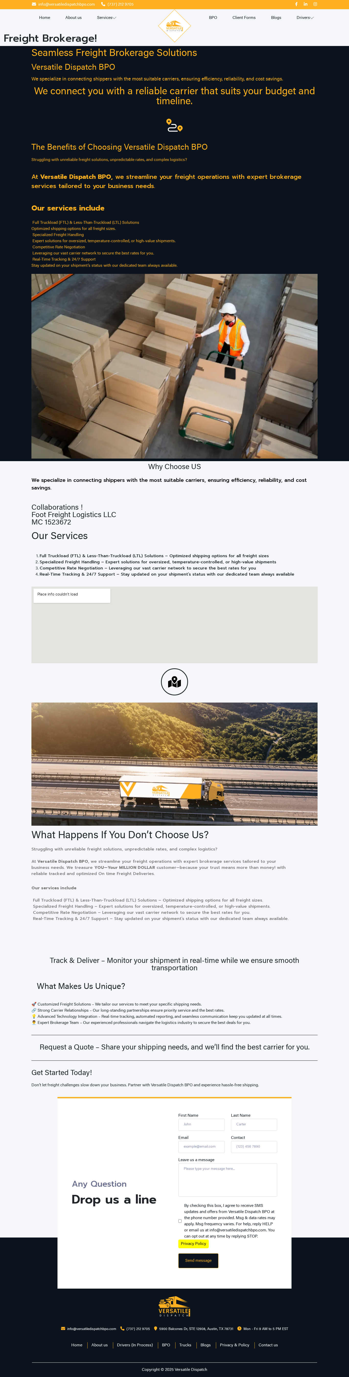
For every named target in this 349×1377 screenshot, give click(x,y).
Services (104, 18)
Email (183, 1138)
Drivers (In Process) (135, 1345)
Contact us (268, 1345)
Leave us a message (196, 1160)
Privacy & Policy (234, 1345)
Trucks (185, 1345)
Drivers (303, 18)
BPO (213, 18)
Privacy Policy (193, 1244)
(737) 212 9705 (121, 5)
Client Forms (244, 18)
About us (73, 18)
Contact (238, 1138)
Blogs (276, 18)
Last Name (240, 1116)
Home (44, 18)
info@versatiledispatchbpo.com (66, 5)
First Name (188, 1116)
